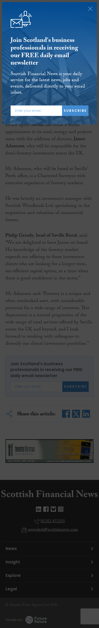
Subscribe (75, 110)
